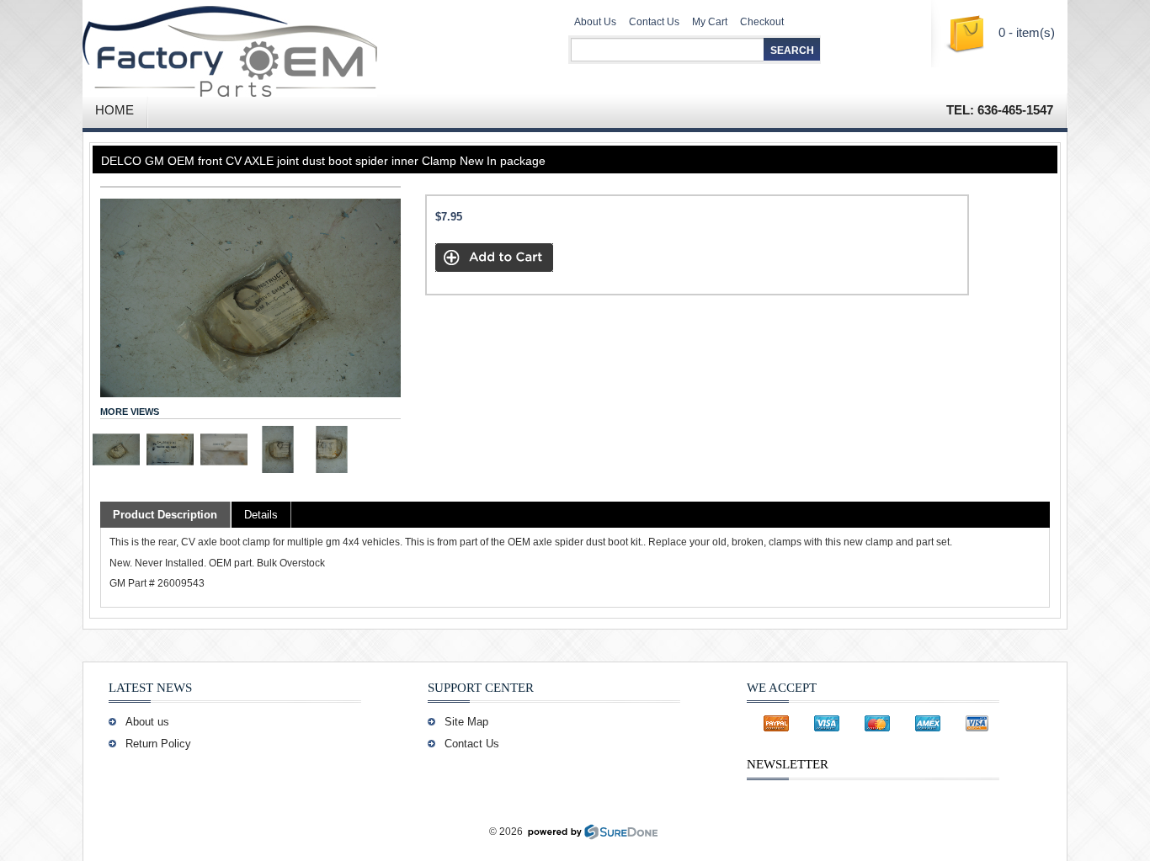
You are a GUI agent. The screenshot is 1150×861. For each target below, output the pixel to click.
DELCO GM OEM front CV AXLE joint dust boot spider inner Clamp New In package (323, 160)
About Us (595, 22)
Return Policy (158, 743)
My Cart (709, 22)
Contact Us (654, 22)
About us (147, 721)
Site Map (466, 721)
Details (261, 514)
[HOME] (280, 46)
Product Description (165, 514)
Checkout (762, 22)
